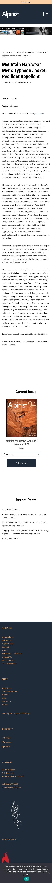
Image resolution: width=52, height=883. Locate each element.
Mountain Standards (17, 52)
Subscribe (26, 2)
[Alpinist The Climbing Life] (10, 14)
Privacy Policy (8, 660)
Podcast (5, 647)
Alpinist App (8, 643)
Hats (4, 698)
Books (5, 704)
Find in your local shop (15, 713)
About (4, 650)
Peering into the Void (11, 538)
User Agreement (9, 663)
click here (39, 113)
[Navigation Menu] (46, 14)
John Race (8, 83)
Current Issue (8, 637)
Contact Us (7, 657)
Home (4, 52)
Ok (27, 879)
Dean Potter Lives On (11, 510)
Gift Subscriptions (10, 691)
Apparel (5, 694)
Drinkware (6, 701)
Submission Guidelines (12, 653)
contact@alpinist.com (11, 787)
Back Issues (7, 688)
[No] (48, 872)
